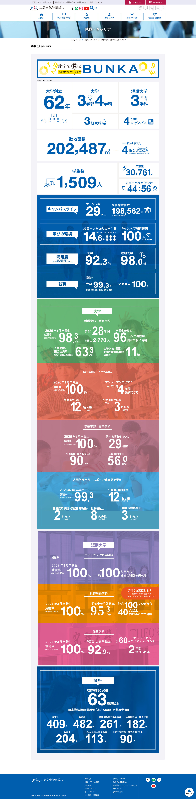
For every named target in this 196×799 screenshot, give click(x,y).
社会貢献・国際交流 (92, 795)
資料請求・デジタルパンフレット (125, 785)
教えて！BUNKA (119, 779)
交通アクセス (118, 788)
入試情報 (88, 785)
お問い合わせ (118, 792)
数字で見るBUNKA (119, 782)
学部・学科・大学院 (92, 782)
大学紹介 (88, 779)
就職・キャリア (90, 788)
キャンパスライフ (91, 792)
